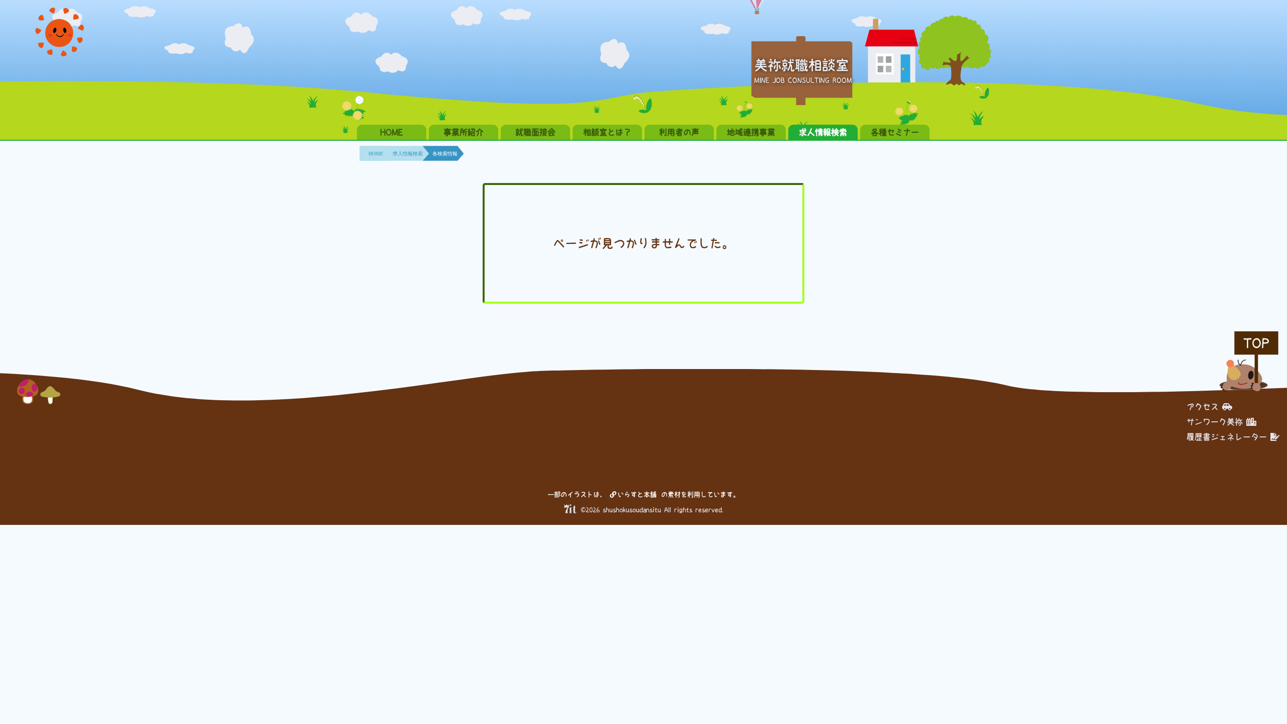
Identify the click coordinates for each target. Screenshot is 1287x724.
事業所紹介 (463, 132)
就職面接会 (535, 132)
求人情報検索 (823, 132)
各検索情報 (444, 153)
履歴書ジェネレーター (1226, 437)
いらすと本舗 (638, 494)
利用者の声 (679, 132)
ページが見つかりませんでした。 (643, 243)
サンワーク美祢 (1214, 422)
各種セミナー (895, 132)
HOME (391, 132)
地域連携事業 (751, 132)
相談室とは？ (607, 132)
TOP (1256, 343)
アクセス (1202, 407)
